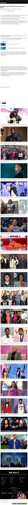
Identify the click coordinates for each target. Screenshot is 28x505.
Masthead (11, 479)
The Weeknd (2, 15)
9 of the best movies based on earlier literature (8, 432)
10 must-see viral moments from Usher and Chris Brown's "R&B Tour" (11, 468)
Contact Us (21, 479)
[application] (20, 496)
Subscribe (20, 478)
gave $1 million (8, 72)
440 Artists (2, 484)
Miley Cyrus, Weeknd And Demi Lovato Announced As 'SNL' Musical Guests (15, 48)
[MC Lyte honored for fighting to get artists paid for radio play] (14, 189)
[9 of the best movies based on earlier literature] (14, 424)
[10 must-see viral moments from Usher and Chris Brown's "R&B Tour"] (14, 459)
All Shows (2, 478)
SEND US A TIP (14, 489)
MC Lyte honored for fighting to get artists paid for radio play (10, 197)
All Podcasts (3, 479)
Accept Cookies (14, 503)
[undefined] (3, 44)
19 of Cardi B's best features (5, 379)
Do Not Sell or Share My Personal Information (22, 503)
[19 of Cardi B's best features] (14, 371)
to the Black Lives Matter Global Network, (13, 66)
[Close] (27, 500)
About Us (11, 478)
